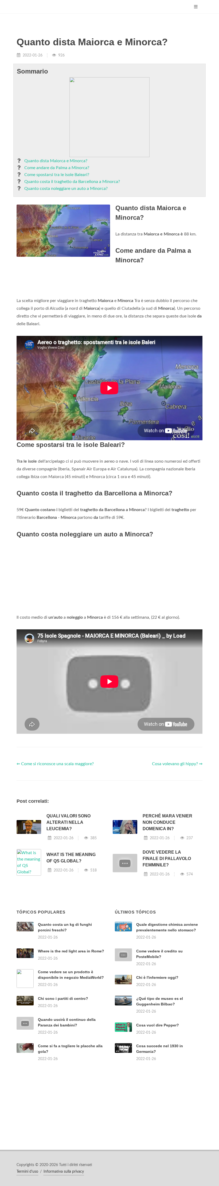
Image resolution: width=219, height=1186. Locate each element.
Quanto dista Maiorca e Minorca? (55, 161)
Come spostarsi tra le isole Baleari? (56, 175)
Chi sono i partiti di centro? (63, 998)
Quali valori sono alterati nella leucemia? (68, 822)
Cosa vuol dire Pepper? (157, 1025)
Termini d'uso (27, 1171)
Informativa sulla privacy (64, 1171)
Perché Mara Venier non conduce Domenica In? (167, 822)
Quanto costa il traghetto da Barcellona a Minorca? (72, 182)
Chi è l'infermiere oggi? (157, 977)
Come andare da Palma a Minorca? (56, 168)
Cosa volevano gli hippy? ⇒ (177, 764)
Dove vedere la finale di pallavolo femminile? (167, 858)
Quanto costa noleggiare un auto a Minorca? (66, 188)
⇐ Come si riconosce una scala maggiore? (55, 764)
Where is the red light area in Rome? (71, 951)
